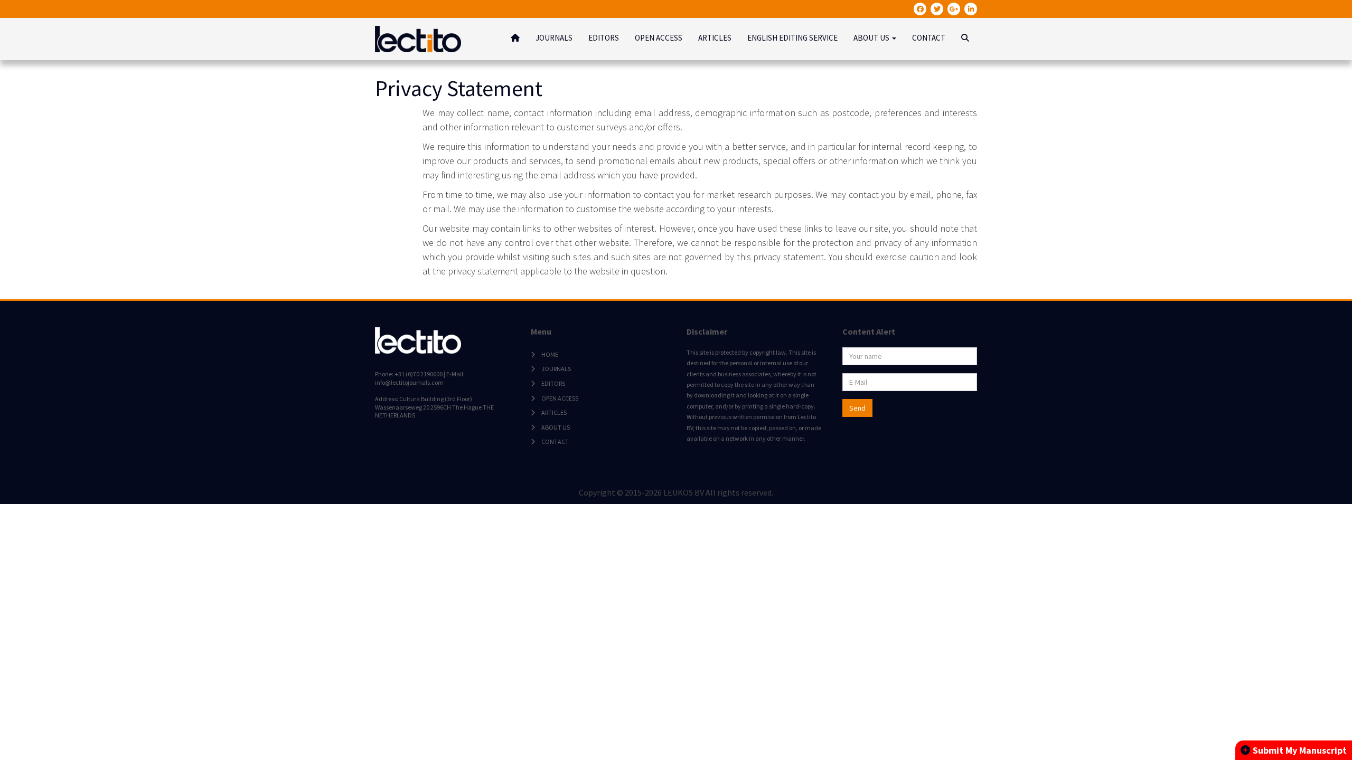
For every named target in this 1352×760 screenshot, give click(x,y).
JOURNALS (554, 38)
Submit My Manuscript (1300, 750)
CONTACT (928, 38)
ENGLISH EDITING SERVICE (792, 38)
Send (857, 408)
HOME (549, 354)
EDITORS (603, 38)
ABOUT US (555, 427)
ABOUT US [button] (872, 38)
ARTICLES (714, 38)
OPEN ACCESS (658, 38)
